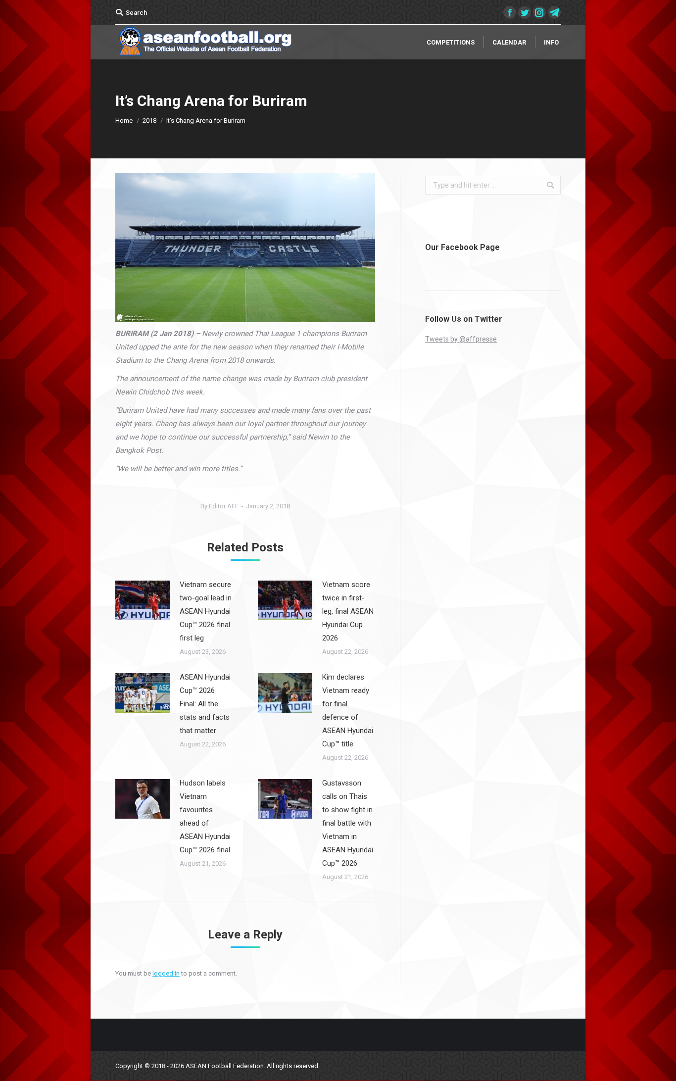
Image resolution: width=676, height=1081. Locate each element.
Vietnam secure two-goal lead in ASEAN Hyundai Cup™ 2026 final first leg (206, 611)
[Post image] (142, 600)
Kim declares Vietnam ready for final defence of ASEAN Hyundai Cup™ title (347, 710)
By (219, 506)
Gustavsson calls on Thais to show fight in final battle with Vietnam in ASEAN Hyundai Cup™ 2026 (347, 823)
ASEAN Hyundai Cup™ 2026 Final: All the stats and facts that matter (205, 704)
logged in (166, 973)
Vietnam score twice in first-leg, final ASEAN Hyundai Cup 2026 (348, 611)
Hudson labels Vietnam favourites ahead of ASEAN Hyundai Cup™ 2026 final (205, 816)
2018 (149, 120)
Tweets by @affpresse (461, 339)
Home (124, 120)
